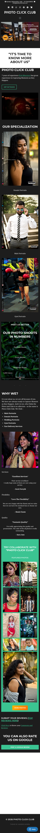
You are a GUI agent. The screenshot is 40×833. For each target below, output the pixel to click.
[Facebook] (8, 7)
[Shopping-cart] (31, 7)
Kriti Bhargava (24, 75)
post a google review (20, 747)
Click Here (5, 725)
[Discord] (12, 7)
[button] (20, 18)
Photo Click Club (20, 12)
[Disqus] (20, 788)
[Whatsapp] (16, 7)
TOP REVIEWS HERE (17, 719)
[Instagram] (20, 7)
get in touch (9, 87)
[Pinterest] (23, 7)
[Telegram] (27, 7)
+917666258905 (28, 1)
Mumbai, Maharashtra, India (14, 1)
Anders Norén (24, 824)
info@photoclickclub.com (20, 3)
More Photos (20, 708)
